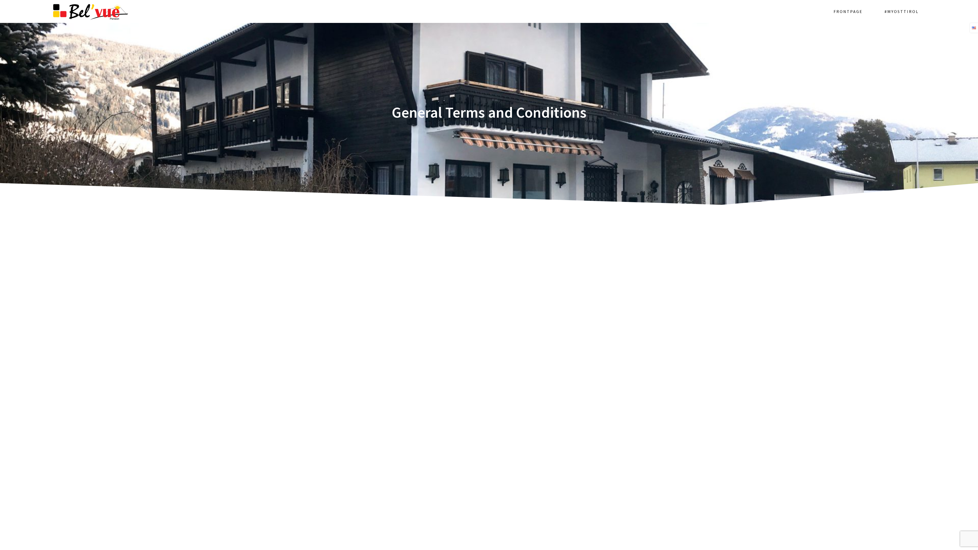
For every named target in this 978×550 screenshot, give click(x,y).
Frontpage (848, 11)
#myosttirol (902, 11)
